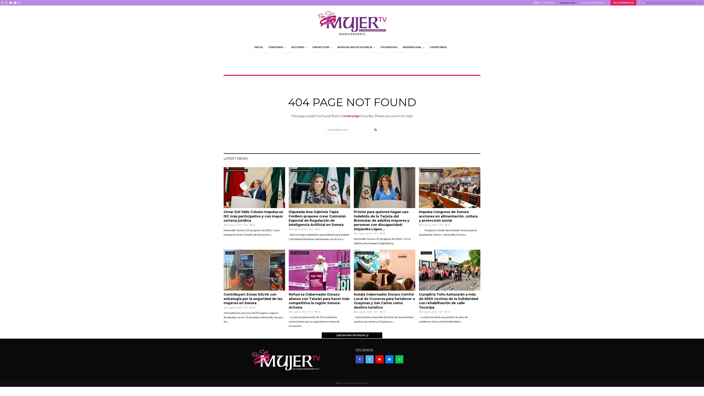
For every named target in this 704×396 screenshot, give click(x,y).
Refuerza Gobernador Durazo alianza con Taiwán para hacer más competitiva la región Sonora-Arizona (319, 300)
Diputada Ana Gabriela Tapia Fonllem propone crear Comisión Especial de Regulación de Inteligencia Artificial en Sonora (317, 218)
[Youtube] (379, 359)
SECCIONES (297, 47)
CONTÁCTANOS (438, 47)
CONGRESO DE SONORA (236, 170)
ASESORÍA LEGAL (412, 47)
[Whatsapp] (399, 359)
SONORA (230, 253)
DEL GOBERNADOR (300, 253)
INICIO (258, 47)
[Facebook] (360, 359)
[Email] (389, 359)
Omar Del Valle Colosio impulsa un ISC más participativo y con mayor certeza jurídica (253, 216)
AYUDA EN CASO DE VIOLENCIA (355, 47)
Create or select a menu (593, 2)
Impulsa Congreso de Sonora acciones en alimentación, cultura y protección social (448, 216)
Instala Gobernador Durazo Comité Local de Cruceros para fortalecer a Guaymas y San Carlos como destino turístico (384, 300)
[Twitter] (370, 359)
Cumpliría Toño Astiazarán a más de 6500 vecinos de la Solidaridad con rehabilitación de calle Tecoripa (448, 300)
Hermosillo (426, 253)
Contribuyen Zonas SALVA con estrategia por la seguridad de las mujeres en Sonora (253, 298)
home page (351, 116)
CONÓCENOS (275, 47)
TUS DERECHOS (388, 47)
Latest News (236, 159)
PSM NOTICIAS (320, 47)
